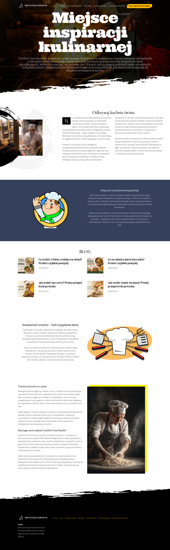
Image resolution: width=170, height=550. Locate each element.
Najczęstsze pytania (139, 6)
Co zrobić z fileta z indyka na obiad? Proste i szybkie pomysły (60, 261)
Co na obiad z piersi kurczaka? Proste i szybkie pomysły (126, 261)
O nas (62, 5)
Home (54, 5)
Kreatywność (100, 5)
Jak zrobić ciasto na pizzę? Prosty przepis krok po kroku (128, 284)
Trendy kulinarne (117, 5)
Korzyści (87, 5)
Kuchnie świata (74, 5)
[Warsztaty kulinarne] (33, 6)
